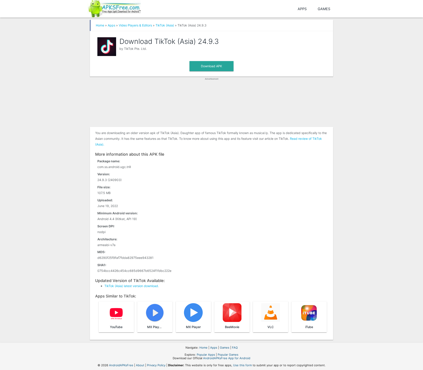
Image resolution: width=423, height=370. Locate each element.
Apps (302, 9)
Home (100, 25)
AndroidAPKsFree (121, 365)
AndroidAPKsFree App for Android (226, 358)
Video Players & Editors (135, 25)
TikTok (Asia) (165, 25)
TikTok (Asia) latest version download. (131, 286)
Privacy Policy (156, 365)
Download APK (211, 66)
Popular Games (228, 354)
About (140, 365)
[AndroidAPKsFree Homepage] (114, 8)
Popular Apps (206, 354)
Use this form (242, 365)
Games (324, 9)
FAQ (235, 347)
